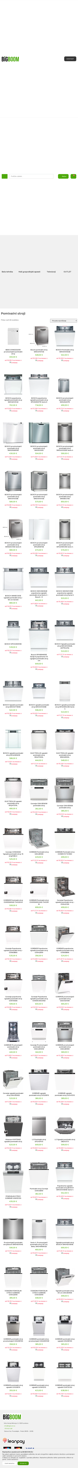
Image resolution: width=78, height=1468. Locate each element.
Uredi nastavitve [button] (9, 1463)
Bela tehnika (7, 272)
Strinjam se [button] (23, 1463)
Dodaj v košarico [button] (13, 367)
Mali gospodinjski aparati (29, 272)
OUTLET (67, 272)
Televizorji (51, 272)
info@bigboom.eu (9, 1426)
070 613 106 (8, 1428)
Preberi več (65, 415)
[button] (4, 176)
